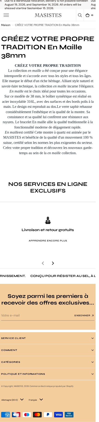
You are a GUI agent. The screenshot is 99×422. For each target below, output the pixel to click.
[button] (6, 15)
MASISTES (18, 386)
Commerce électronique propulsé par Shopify (51, 386)
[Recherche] (80, 15)
